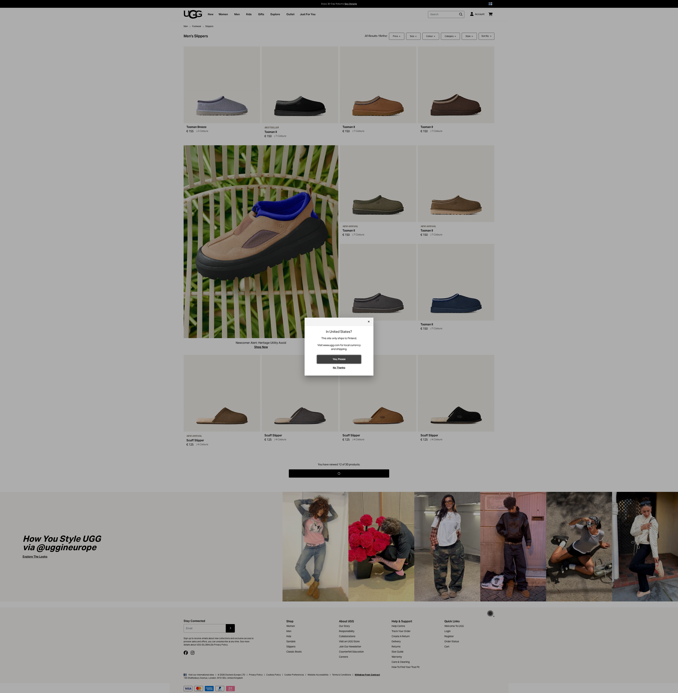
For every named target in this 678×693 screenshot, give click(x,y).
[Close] (368, 322)
